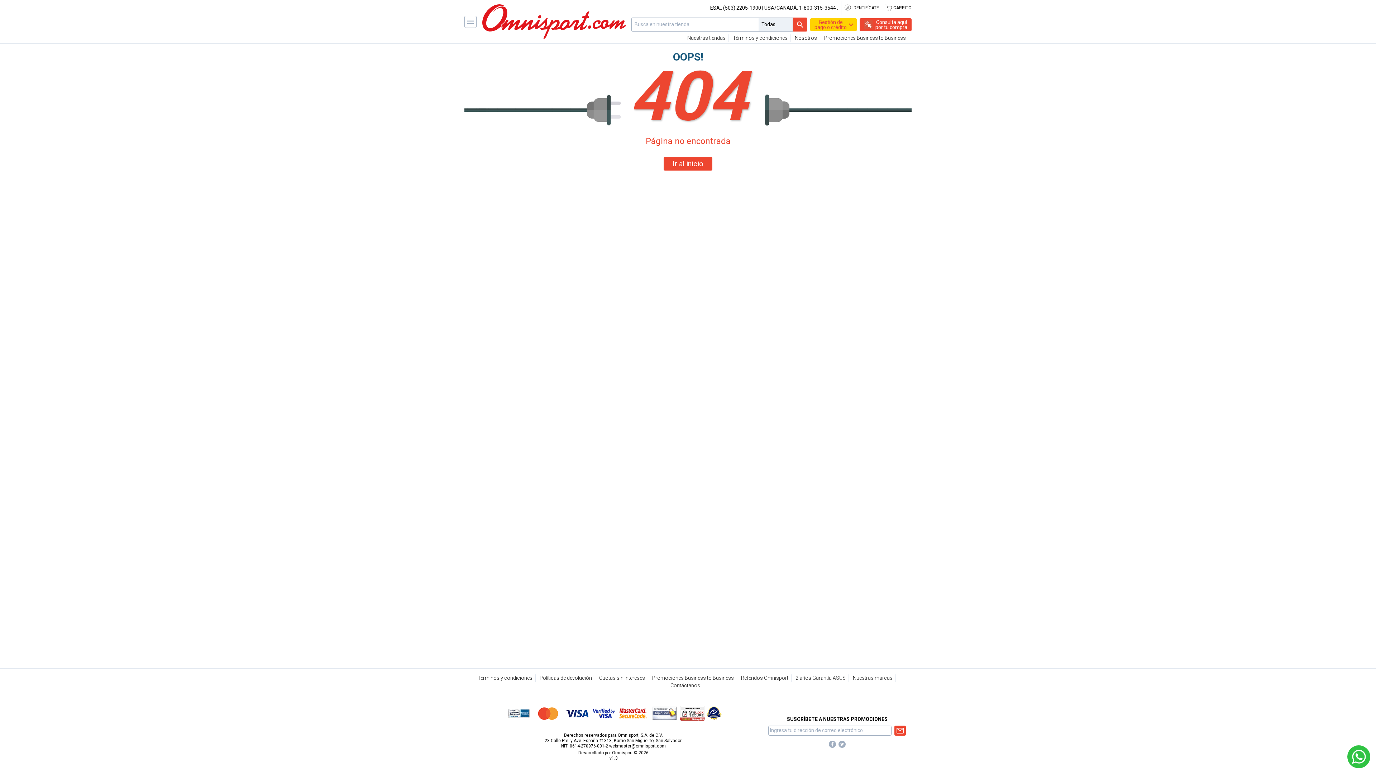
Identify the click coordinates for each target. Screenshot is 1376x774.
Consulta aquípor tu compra (891, 25)
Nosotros (806, 38)
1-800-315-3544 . (818, 8)
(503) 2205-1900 (742, 8)
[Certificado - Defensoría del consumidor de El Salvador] (714, 713)
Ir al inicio (688, 163)
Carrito (902, 7)
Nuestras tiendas (706, 38)
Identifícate (865, 7)
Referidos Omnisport (764, 678)
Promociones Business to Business (865, 38)
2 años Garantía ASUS (821, 678)
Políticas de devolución (566, 678)
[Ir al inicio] (554, 21)
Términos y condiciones (760, 38)
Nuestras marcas (873, 678)
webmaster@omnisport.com (637, 746)
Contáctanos (685, 685)
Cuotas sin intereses (622, 678)
